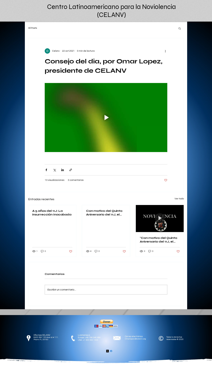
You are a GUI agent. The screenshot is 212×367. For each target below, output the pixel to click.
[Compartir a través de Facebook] (46, 169)
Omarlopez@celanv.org (135, 339)
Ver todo (179, 199)
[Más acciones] (165, 51)
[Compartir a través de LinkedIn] (62, 169)
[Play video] (106, 117)
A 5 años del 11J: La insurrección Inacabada (51, 212)
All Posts (32, 28)
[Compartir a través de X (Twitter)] (54, 169)
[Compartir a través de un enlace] (70, 169)
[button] (179, 28)
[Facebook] (111, 351)
